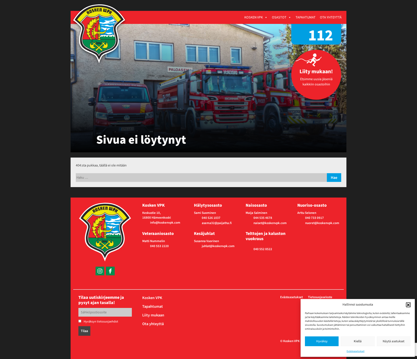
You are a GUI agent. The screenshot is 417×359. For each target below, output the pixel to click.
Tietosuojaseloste (320, 297)
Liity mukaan (153, 315)
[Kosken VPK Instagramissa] (100, 271)
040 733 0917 (314, 218)
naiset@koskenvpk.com (270, 223)
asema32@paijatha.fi (217, 223)
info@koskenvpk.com (165, 222)
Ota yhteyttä (331, 17)
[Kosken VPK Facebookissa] (110, 271)
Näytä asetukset (393, 341)
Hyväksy (322, 341)
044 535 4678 (262, 218)
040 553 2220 (159, 246)
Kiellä (358, 341)
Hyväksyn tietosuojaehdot (100, 321)
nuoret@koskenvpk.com (322, 223)
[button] (408, 304)
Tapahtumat (306, 17)
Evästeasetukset (355, 351)
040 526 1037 (211, 218)
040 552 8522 (262, 249)
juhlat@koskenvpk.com (218, 246)
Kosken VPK (253, 17)
